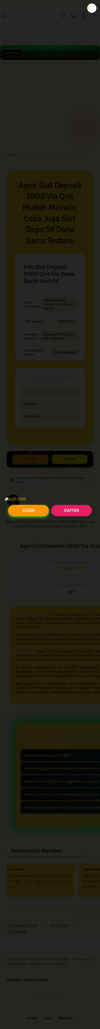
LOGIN (28, 510)
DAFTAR (71, 510)
